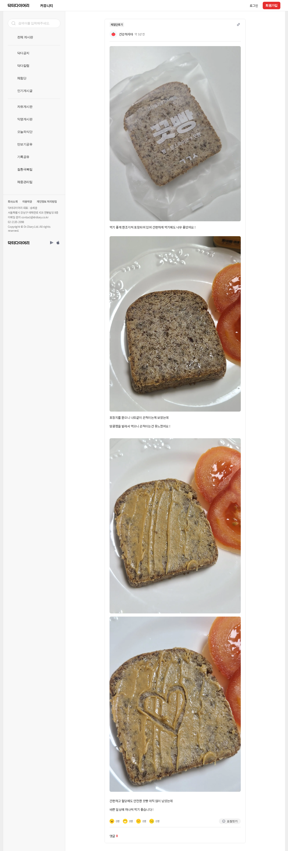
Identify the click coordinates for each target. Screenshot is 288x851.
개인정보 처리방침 (47, 201)
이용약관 (27, 201)
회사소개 (13, 201)
